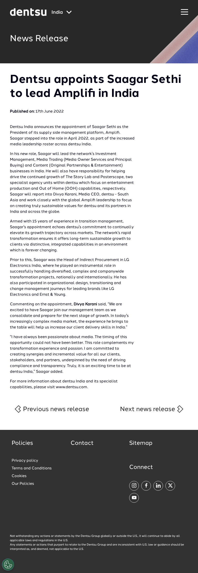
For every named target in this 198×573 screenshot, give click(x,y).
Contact (82, 443)
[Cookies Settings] (8, 565)
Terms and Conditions (32, 468)
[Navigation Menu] (184, 12)
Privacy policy (25, 461)
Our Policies (23, 484)
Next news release (148, 409)
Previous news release (55, 409)
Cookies (19, 476)
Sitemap (140, 443)
